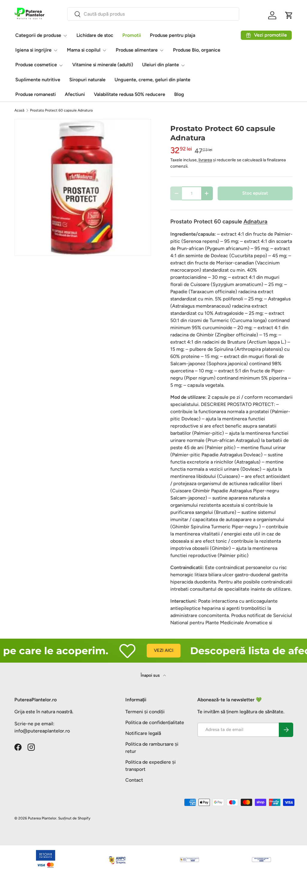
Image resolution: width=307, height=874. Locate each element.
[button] (289, 15)
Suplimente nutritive (37, 79)
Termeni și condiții (145, 711)
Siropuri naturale (87, 79)
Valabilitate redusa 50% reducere (129, 94)
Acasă (19, 110)
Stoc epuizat (255, 193)
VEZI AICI (155, 650)
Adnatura (255, 221)
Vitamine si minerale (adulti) (102, 64)
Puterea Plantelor (42, 818)
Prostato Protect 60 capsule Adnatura (61, 110)
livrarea (205, 160)
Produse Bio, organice (196, 50)
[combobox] (153, 13)
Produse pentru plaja (172, 35)
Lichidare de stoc (94, 35)
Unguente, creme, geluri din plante (152, 79)
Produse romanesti (35, 94)
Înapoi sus (151, 675)
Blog (179, 94)
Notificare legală (143, 733)
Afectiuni (75, 94)
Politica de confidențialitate (154, 722)
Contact (134, 780)
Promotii (131, 35)
